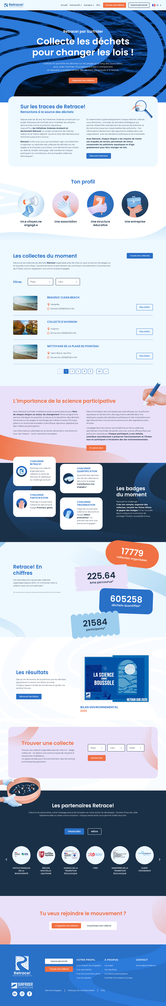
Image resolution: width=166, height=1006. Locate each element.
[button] (6, 859)
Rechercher (96, 758)
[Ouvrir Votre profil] (81, 5)
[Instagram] (22, 993)
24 (99, 371)
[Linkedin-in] (14, 993)
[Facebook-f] (29, 993)
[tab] (74, 831)
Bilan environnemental (99, 707)
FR (157, 5)
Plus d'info (145, 307)
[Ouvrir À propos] (93, 5)
